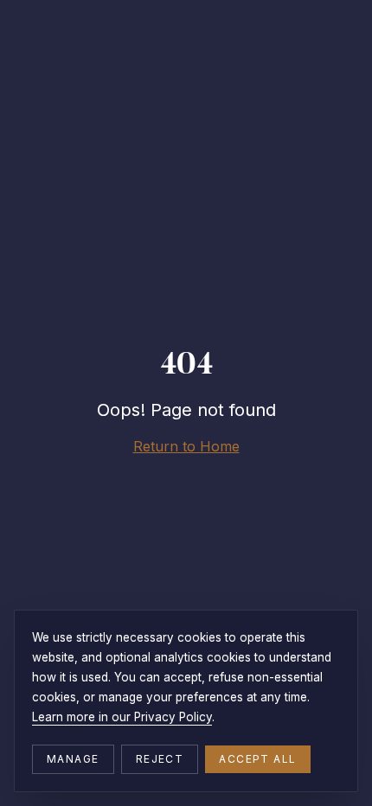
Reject (160, 758)
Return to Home (186, 446)
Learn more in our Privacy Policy (122, 717)
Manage (73, 758)
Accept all (257, 758)
